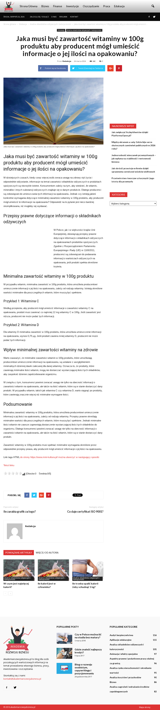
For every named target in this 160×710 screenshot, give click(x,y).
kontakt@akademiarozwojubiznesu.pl (22, 678)
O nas (53, 16)
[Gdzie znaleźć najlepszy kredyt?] (64, 653)
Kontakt (74, 16)
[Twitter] (154, 17)
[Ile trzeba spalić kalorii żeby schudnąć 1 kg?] (87, 570)
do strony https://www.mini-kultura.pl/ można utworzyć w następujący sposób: (59, 457)
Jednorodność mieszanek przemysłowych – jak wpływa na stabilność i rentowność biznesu (134, 158)
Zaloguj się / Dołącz (39, 16)
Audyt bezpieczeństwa (121, 635)
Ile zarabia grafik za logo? (19, 511)
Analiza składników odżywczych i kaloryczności (84, 30)
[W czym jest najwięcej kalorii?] (19, 570)
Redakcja (66, 61)
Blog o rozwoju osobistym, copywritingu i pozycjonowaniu (84, 669)
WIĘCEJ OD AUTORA (47, 552)
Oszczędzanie (91, 6)
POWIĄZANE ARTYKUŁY (18, 552)
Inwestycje (72, 6)
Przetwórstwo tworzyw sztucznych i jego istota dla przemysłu (133, 180)
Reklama (63, 16)
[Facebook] (149, 17)
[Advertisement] (26, 248)
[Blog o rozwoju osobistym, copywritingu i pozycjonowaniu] (64, 668)
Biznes (45, 6)
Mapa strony (144, 707)
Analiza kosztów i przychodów (125, 677)
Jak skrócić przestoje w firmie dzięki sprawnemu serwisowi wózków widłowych (133, 170)
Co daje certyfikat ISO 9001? (85, 511)
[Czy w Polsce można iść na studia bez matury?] (64, 638)
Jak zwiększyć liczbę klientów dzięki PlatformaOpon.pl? (130, 134)
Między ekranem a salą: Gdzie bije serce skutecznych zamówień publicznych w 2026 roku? (133, 145)
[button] (153, 6)
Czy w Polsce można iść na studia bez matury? (88, 636)
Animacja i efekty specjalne (124, 654)
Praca (106, 6)
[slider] (12, 473)
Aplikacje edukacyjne (120, 639)
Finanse (57, 6)
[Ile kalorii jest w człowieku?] (53, 570)
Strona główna (28, 6)
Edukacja (119, 6)
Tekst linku (8, 465)
